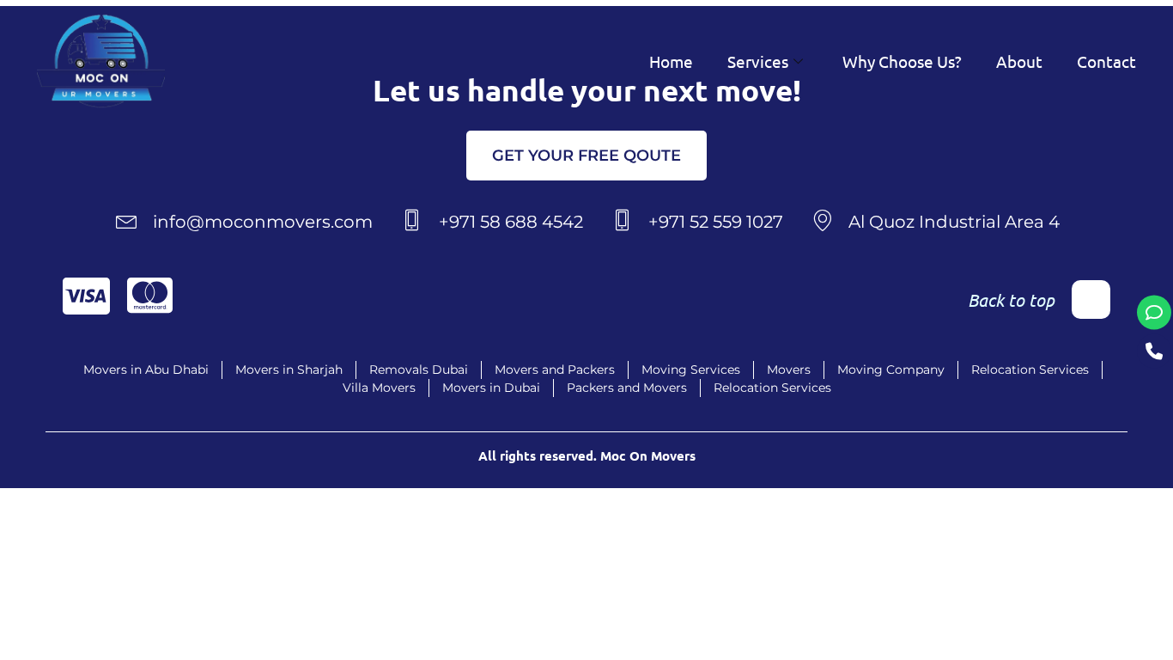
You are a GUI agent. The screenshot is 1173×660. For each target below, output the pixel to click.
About (1019, 61)
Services (757, 61)
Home (671, 61)
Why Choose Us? (902, 61)
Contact (1106, 61)
